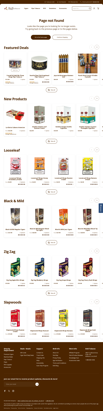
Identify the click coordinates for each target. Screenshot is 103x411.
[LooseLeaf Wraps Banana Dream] (88, 166)
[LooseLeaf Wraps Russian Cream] (63, 166)
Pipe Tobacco (8, 359)
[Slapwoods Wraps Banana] (63, 318)
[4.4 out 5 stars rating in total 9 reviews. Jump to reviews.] (45, 336)
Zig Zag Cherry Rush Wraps (87, 280)
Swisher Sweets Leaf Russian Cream (39, 127)
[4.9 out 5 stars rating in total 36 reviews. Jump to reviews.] (69, 234)
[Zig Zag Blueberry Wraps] (39, 267)
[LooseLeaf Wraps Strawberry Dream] (15, 166)
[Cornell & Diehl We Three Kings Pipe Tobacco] (15, 63)
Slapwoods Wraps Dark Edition (88, 330)
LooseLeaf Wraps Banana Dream (88, 178)
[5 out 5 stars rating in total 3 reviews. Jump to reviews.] (94, 336)
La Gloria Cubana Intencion (15, 127)
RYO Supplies (8, 364)
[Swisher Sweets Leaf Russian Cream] (39, 115)
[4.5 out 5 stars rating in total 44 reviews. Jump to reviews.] (21, 285)
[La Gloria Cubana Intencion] (15, 115)
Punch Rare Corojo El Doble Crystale (87, 76)
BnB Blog (56, 365)
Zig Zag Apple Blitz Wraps (15, 280)
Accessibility (40, 363)
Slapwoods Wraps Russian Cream (15, 330)
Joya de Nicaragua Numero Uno (63, 76)
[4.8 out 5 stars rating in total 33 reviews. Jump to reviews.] (21, 234)
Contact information (38, 408)
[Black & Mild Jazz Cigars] (63, 217)
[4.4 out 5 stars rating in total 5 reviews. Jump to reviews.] (45, 184)
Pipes (5, 362)
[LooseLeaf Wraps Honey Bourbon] (39, 166)
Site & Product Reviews (76, 355)
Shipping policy (29, 408)
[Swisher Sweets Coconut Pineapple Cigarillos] (88, 115)
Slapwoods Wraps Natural (39, 331)
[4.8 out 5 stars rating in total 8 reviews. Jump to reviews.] (21, 184)
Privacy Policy (57, 358)
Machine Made (8, 357)
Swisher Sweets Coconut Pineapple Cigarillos (87, 127)
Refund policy (7, 408)
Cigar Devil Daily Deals (27, 355)
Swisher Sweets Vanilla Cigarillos (64, 127)
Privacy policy (14, 408)
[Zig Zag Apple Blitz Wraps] (15, 267)
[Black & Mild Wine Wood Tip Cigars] (88, 217)
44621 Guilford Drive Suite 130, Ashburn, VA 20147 (31, 401)
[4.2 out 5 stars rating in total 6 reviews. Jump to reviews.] (69, 184)
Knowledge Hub (74, 358)
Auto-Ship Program (42, 365)
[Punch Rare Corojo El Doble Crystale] (88, 63)
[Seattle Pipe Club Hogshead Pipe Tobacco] (39, 63)
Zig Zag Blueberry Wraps (39, 280)
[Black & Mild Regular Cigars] (15, 217)
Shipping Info (40, 358)
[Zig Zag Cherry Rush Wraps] (88, 267)
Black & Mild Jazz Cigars (63, 229)
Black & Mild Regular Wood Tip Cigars (39, 229)
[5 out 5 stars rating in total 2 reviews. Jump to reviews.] (45, 82)
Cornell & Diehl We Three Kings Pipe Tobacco (15, 76)
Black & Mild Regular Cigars (15, 229)
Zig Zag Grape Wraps (63, 280)
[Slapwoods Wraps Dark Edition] (88, 318)
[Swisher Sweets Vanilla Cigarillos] (63, 115)
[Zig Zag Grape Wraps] (63, 267)
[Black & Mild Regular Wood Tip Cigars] (39, 217)
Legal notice (55, 408)
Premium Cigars (9, 354)
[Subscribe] (37, 384)
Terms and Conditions (59, 363)
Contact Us (39, 353)
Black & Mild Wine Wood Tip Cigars (88, 229)
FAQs (38, 360)
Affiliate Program (74, 353)
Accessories (7, 367)
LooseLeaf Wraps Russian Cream (64, 178)
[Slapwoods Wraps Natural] (39, 318)
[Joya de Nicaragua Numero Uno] (63, 63)
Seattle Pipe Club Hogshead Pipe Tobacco (39, 76)
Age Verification (57, 360)
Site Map (55, 355)
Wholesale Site (74, 2)
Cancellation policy (48, 408)
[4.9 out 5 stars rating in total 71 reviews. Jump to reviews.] (45, 285)
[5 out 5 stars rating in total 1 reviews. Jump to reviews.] (69, 81)
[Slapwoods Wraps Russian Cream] (15, 318)
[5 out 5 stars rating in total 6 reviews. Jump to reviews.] (69, 336)
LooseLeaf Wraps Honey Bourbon (39, 178)
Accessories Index (74, 360)
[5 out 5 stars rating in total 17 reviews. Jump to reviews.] (45, 234)
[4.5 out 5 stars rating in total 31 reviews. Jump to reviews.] (94, 234)
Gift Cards (23, 353)
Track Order (40, 355)
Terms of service (21, 408)
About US (56, 353)
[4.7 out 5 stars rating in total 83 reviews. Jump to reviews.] (69, 285)
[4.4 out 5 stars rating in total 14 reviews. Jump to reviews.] (21, 336)
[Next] (97, 47)
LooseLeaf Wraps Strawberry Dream (15, 178)
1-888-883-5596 (90, 360)
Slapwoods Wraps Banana (63, 331)
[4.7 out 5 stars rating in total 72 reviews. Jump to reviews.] (94, 285)
